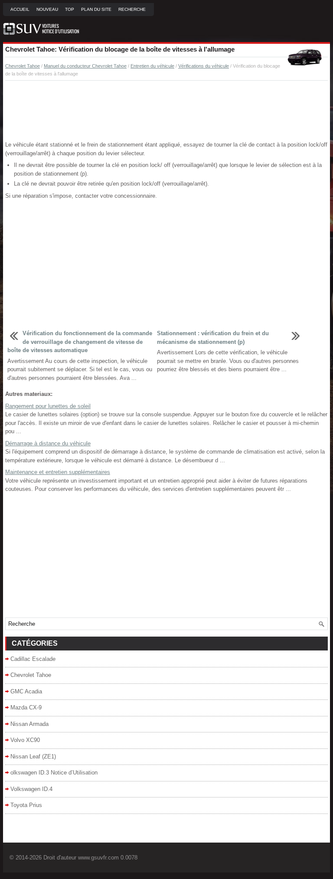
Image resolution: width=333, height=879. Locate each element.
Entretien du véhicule (152, 66)
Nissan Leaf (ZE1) (33, 756)
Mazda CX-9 (26, 707)
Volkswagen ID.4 (31, 789)
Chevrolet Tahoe (22, 66)
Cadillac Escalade (33, 659)
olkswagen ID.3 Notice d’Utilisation (54, 772)
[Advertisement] (166, 111)
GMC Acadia (26, 691)
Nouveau (47, 9)
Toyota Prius (26, 805)
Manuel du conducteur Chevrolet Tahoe (85, 66)
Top (69, 9)
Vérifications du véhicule (203, 66)
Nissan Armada (29, 724)
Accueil (19, 9)
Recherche (132, 9)
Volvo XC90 (25, 740)
